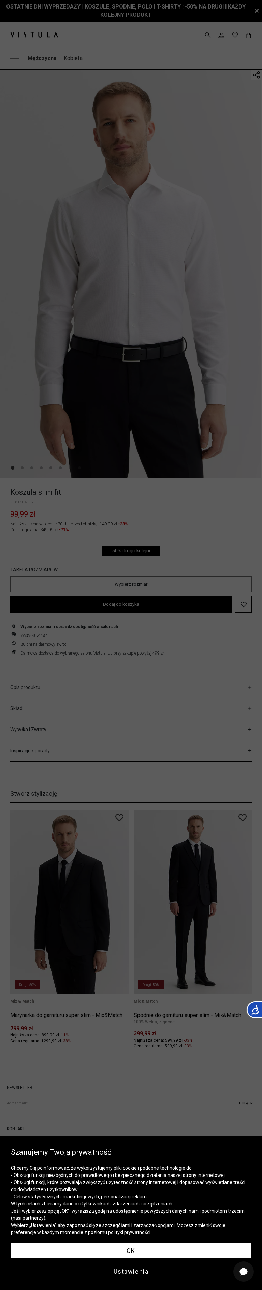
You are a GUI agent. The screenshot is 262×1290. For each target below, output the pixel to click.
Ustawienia (131, 1271)
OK (131, 1250)
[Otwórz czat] (243, 1271)
